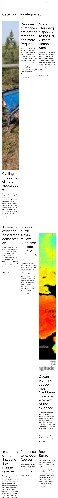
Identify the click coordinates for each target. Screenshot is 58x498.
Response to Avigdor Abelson (28, 455)
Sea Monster (5, 3)
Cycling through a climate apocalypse (10, 181)
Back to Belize (45, 454)
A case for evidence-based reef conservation (10, 235)
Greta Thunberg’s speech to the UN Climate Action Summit (46, 36)
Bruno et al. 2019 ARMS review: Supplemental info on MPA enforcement (29, 243)
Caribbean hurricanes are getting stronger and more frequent (29, 34)
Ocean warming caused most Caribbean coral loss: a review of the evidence (47, 392)
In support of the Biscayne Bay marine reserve (10, 461)
